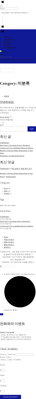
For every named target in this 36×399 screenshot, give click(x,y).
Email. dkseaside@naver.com (23, 60)
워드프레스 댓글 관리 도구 (21, 169)
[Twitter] (3, 62)
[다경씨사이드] (5, 54)
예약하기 (8, 70)
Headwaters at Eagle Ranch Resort (12, 156)
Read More (5, 117)
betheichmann (11, 177)
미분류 (6, 96)
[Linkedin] (4, 62)
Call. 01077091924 (6, 60)
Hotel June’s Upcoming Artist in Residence (15, 145)
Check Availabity (10, 397)
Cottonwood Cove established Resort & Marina (16, 148)
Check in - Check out (7, 354)
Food (5, 205)
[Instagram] (6, 62)
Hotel (9, 205)
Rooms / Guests (5, 357)
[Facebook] (1, 62)
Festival (1, 205)
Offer (6, 191)
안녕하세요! (7, 102)
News (6, 188)
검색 (1, 125)
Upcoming (13, 205)
